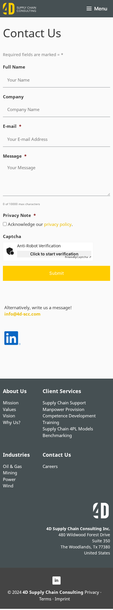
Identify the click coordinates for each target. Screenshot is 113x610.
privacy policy (58, 224)
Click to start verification (54, 253)
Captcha (12, 236)
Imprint (62, 599)
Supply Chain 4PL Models (68, 429)
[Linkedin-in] (56, 580)
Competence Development (69, 416)
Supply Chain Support (64, 403)
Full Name (14, 67)
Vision (9, 416)
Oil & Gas (12, 466)
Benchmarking (57, 435)
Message (15, 156)
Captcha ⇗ (78, 257)
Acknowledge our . (40, 224)
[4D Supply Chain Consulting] (19, 8)
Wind (8, 486)
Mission (11, 403)
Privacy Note (19, 215)
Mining (10, 473)
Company (13, 96)
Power (9, 479)
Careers (50, 466)
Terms (45, 599)
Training (51, 422)
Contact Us (57, 454)
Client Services (62, 391)
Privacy (92, 592)
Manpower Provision (63, 409)
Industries (16, 454)
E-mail (12, 126)
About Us (15, 391)
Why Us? (12, 422)
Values (9, 409)
